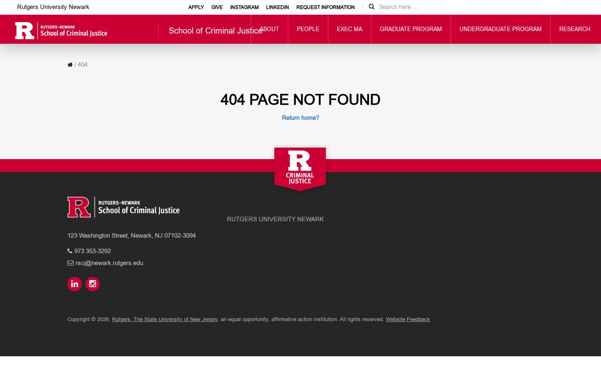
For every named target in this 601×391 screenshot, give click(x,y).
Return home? (300, 118)
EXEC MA (349, 29)
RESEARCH (574, 29)
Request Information (325, 7)
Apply (196, 7)
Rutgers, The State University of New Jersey (165, 319)
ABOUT (269, 29)
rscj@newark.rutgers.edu (109, 262)
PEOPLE (308, 29)
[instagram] (93, 284)
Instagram (244, 7)
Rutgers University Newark (53, 6)
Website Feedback (408, 319)
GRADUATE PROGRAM (411, 29)
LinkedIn (277, 7)
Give (217, 7)
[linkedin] (75, 284)
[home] (70, 64)
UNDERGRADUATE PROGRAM (501, 29)
